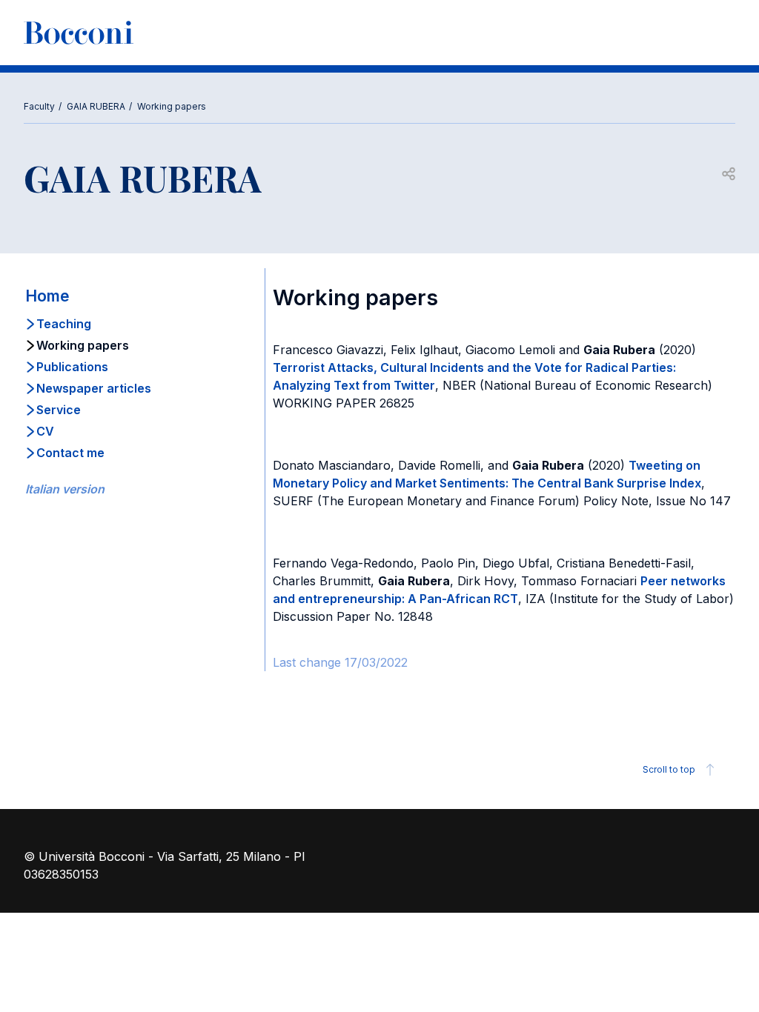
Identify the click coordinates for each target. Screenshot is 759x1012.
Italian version (65, 489)
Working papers (171, 106)
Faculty (39, 106)
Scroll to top (669, 769)
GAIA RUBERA (96, 106)
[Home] (78, 32)
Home (47, 296)
